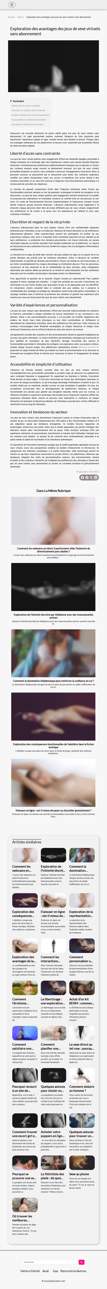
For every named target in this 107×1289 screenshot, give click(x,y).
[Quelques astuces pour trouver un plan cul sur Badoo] (82, 1120)
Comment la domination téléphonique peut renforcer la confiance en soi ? (53, 680)
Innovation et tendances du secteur (27, 124)
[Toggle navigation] (11, 4)
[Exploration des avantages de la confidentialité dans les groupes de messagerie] (25, 945)
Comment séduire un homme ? (81, 1088)
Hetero (25, 1271)
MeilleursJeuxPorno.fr (89, 347)
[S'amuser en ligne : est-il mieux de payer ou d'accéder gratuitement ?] (53, 783)
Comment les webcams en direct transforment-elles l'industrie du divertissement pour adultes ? (53, 550)
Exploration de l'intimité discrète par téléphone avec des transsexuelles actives (53, 616)
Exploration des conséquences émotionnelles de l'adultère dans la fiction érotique (53, 746)
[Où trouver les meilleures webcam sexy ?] (25, 1205)
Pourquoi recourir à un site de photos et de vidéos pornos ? (24, 1092)
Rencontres (69, 1271)
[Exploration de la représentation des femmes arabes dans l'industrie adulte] (82, 900)
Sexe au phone (79, 1174)
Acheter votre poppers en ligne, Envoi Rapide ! (53, 1136)
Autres (21, 17)
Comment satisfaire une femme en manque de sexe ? (24, 1050)
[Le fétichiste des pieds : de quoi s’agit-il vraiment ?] (53, 1162)
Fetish (35, 1271)
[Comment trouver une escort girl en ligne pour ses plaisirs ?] (25, 1120)
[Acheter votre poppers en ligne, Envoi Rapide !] (53, 1120)
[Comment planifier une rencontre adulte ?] (53, 1033)
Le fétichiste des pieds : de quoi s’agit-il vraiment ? (52, 1180)
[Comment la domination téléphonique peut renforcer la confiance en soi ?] (53, 653)
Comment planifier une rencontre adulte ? (52, 1050)
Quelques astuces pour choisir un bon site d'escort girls (53, 1092)
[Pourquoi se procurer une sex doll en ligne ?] (25, 1162)
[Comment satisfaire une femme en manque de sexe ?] (25, 1033)
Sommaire (18, 101)
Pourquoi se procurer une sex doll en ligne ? (23, 1178)
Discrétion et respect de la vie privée (28, 110)
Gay (55, 1271)
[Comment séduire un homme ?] (82, 1075)
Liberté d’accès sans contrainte (25, 105)
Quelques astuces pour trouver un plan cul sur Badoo (81, 1136)
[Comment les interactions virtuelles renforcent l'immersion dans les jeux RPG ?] (53, 945)
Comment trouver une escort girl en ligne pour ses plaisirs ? (24, 1137)
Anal (45, 1271)
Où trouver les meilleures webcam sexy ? (22, 1220)
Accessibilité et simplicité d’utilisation (28, 120)
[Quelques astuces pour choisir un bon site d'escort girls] (53, 1075)
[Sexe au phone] (82, 1162)
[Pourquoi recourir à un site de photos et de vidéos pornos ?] (25, 1075)
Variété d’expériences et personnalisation (30, 115)
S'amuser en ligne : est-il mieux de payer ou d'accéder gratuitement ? (53, 810)
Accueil (11, 17)
